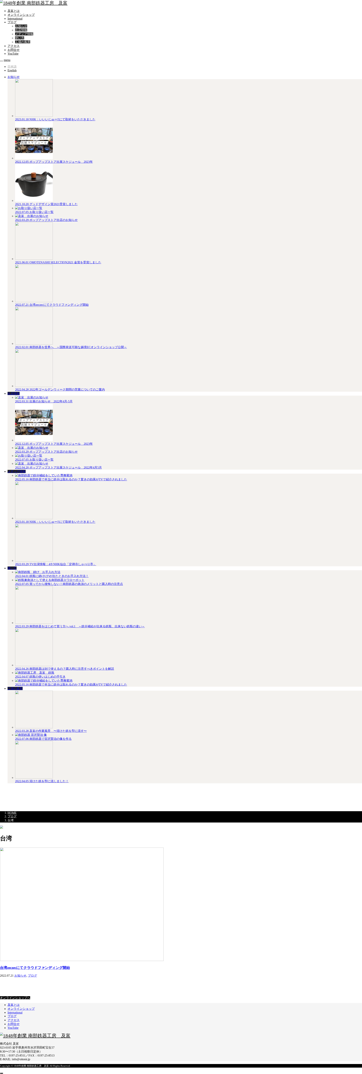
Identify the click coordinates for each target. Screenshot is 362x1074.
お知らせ (21, 26)
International (15, 18)
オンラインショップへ (15, 997)
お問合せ (14, 49)
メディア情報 (24, 34)
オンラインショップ (21, 14)
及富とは (14, 10)
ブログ (12, 22)
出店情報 (21, 30)
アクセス (14, 45)
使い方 (19, 38)
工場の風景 (22, 42)
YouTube (13, 53)
